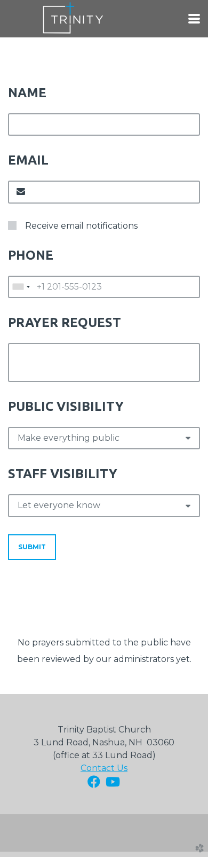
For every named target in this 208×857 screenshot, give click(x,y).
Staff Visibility (62, 473)
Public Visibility (66, 406)
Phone (30, 255)
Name (27, 92)
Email (28, 160)
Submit (32, 547)
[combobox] (21, 287)
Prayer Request (64, 322)
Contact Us (104, 768)
